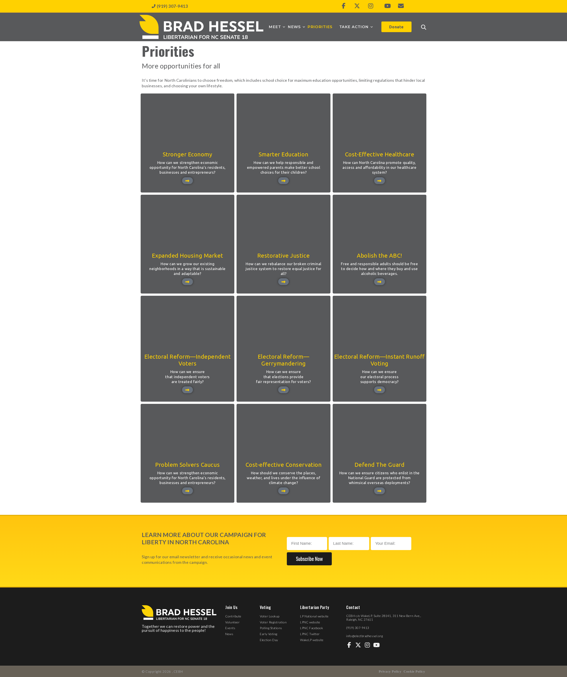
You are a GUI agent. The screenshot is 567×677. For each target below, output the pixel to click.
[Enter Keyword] (423, 27)
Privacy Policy (390, 671)
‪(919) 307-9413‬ (172, 6)
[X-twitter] (357, 6)
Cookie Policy (414, 671)
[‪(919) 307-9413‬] (153, 6)
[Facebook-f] (344, 6)
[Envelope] (401, 6)
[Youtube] (387, 6)
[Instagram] (371, 6)
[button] (277, 27)
